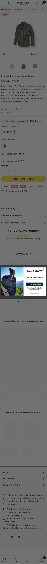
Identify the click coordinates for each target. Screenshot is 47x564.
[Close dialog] (44, 269)
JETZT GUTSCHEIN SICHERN (34, 284)
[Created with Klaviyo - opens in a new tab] (23, 296)
